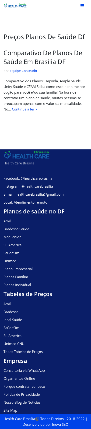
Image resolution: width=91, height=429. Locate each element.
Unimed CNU (14, 343)
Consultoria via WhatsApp (24, 370)
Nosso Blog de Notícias (22, 402)
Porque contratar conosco (24, 386)
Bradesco (11, 311)
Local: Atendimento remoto (25, 202)
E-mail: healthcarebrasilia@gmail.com (34, 194)
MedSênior (12, 237)
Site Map (10, 410)
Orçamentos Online (19, 378)
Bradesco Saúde (16, 229)
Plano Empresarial (18, 268)
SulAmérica (12, 245)
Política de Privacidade (22, 394)
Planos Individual (17, 284)
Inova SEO (60, 424)
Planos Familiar (16, 276)
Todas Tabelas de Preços (23, 351)
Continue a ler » (24, 109)
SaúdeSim (11, 253)
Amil (7, 221)
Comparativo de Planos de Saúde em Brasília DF (43, 57)
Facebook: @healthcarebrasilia (28, 178)
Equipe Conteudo (23, 71)
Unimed (10, 260)
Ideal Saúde (13, 319)
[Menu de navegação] (82, 5)
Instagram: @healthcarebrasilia (28, 186)
